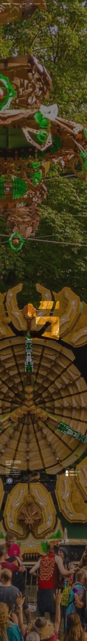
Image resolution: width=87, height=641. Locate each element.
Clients (24, 3)
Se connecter (80, 3)
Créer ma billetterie (64, 3)
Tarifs (30, 3)
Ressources (46, 3)
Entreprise (37, 3)
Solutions (17, 3)
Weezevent (7, 4)
